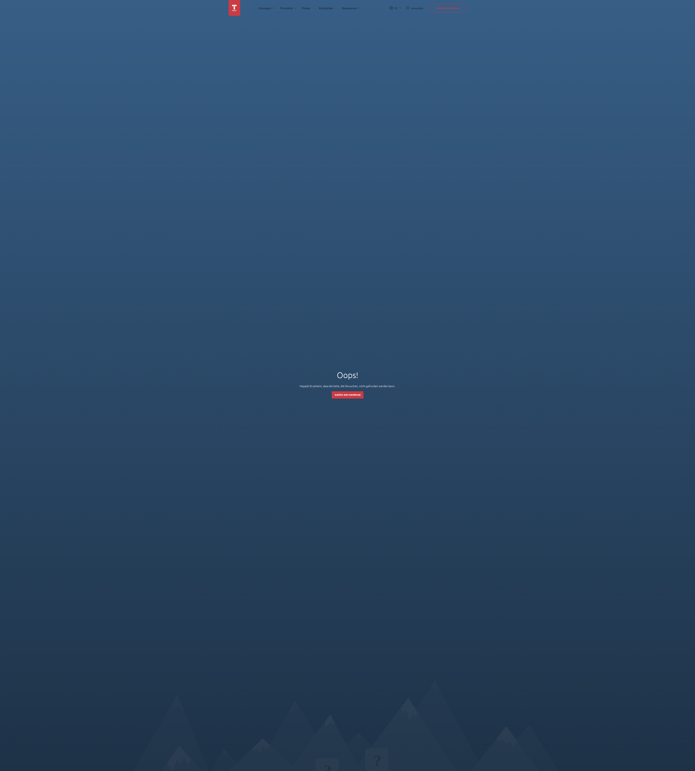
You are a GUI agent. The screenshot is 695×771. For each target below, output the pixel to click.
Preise (306, 8)
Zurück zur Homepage (348, 394)
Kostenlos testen (447, 8)
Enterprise (326, 8)
